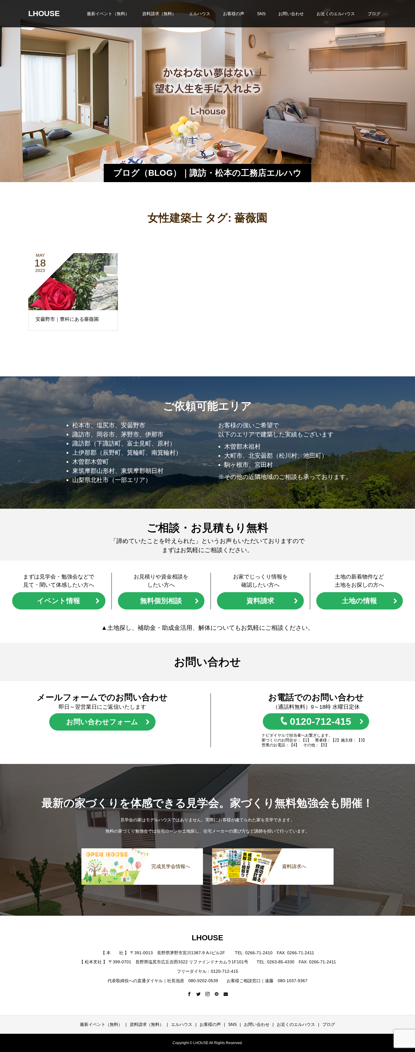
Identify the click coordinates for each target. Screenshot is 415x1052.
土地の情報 (359, 601)
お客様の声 (233, 13)
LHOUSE (44, 13)
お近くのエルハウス (336, 13)
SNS (261, 13)
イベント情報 (58, 601)
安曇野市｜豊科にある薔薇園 (67, 319)
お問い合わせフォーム (102, 722)
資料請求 (260, 601)
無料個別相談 (161, 601)
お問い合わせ (291, 13)
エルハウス (199, 13)
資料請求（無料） (159, 13)
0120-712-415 (320, 721)
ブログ (374, 13)
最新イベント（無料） (108, 13)
